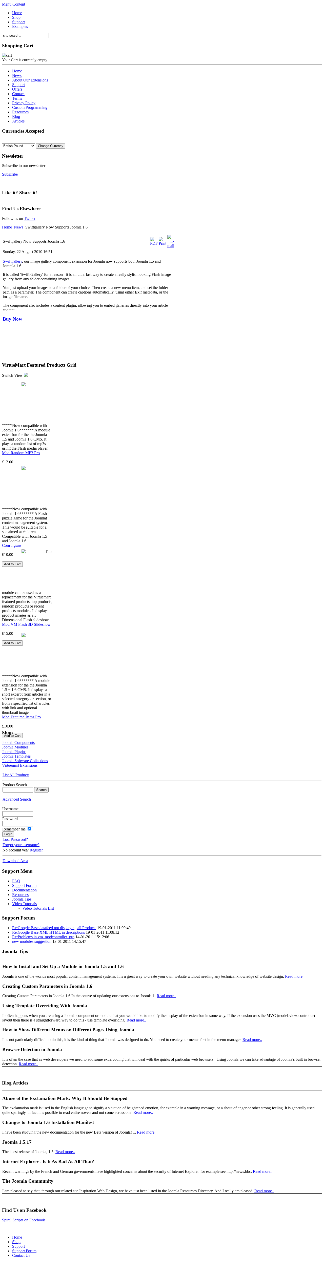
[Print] (162, 243)
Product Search (15, 785)
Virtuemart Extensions (19, 765)
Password (10, 819)
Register (36, 850)
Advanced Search (17, 799)
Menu (6, 4)
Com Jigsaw (12, 545)
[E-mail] (170, 245)
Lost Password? (15, 839)
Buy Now (12, 319)
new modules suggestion (31, 941)
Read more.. (295, 976)
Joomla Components (18, 742)
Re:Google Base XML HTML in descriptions (48, 932)
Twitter (29, 218)
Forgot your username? (21, 845)
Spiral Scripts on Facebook (23, 1220)
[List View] (26, 375)
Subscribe (10, 174)
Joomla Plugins (14, 751)
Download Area (15, 861)
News (18, 227)
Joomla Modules (15, 747)
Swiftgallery (12, 261)
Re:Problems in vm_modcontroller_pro (43, 937)
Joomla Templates (16, 756)
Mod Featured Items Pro (21, 717)
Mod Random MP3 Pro (21, 453)
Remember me (14, 829)
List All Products (16, 775)
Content (18, 4)
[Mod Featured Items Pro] (23, 635)
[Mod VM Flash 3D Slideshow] (23, 551)
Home (7, 227)
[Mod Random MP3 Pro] (23, 384)
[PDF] (154, 243)
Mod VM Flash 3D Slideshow (26, 624)
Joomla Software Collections (25, 761)
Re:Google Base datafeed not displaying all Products (54, 928)
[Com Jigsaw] (23, 468)
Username (10, 809)
